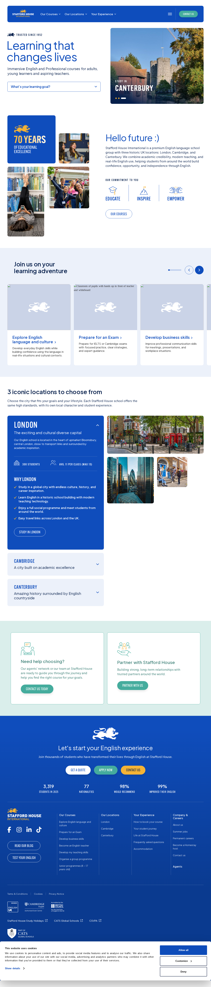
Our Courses (67, 815)
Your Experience (144, 815)
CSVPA (93, 920)
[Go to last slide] (189, 270)
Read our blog (24, 846)
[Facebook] (9, 830)
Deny (183, 971)
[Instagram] (19, 830)
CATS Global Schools (66, 920)
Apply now (105, 770)
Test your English (24, 858)
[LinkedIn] (29, 830)
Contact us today (37, 689)
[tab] (117, 98)
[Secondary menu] (170, 14)
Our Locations (110, 815)
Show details (12, 968)
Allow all (183, 950)
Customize (181, 961)
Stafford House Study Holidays (25, 920)
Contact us (133, 770)
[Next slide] (199, 270)
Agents (177, 866)
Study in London (29, 532)
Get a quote (78, 770)
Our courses (119, 214)
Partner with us (132, 685)
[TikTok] (39, 830)
